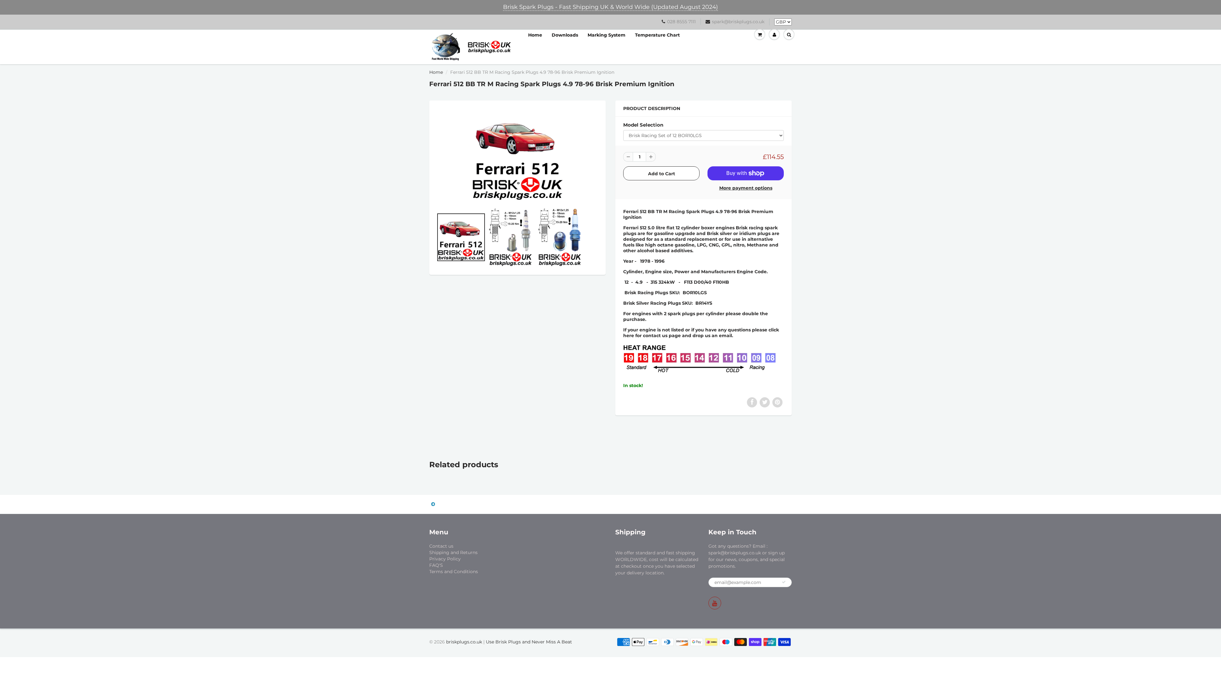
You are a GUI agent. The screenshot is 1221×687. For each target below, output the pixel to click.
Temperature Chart (657, 35)
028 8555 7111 (681, 21)
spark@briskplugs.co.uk (738, 21)
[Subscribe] (784, 582)
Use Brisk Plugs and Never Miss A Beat (529, 642)
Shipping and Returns (453, 552)
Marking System (606, 35)
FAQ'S (436, 565)
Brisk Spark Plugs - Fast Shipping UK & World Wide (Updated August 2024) (610, 6)
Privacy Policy (445, 559)
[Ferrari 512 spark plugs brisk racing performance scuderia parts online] (517, 154)
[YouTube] (714, 603)
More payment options (745, 188)
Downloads (565, 35)
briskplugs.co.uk (464, 642)
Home (535, 35)
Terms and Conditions (453, 571)
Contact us (441, 546)
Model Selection (643, 125)
